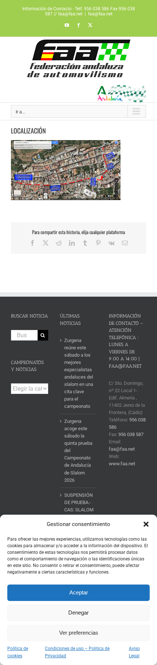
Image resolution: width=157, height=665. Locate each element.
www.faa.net (122, 463)
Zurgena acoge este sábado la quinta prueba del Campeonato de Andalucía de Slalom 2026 (78, 450)
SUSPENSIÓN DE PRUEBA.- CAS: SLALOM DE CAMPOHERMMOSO (78, 509)
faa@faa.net (100, 13)
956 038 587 (130, 434)
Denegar (78, 612)
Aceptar (78, 592)
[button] (146, 524)
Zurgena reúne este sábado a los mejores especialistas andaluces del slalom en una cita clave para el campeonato (78, 373)
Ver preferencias (78, 633)
